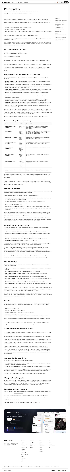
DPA (49, 447)
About (41, 447)
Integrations (23, 458)
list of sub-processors (34, 257)
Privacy (50, 444)
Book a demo (61, 2)
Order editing (23, 452)
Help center (32, 445)
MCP (22, 460)
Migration (21, 2)
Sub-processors (52, 445)
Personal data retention (59, 27)
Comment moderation (23, 450)
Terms (50, 442)
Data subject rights (58, 31)
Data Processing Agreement (15, 45)
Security (56, 33)
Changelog (32, 442)
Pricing (17, 2)
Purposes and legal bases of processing (59, 25)
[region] (28, 147)
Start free (66, 2)
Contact (41, 451)
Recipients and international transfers (59, 29)
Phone (22, 456)
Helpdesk (23, 445)
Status (31, 447)
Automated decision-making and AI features (60, 35)
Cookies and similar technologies (60, 37)
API (21, 461)
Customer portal (24, 447)
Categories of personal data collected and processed (59, 22)
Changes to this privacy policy (60, 39)
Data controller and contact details (61, 20)
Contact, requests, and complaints (60, 40)
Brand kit (41, 449)
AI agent (22, 442)
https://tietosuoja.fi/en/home (13, 399)
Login (54, 2)
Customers (32, 444)
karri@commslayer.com (11, 54)
